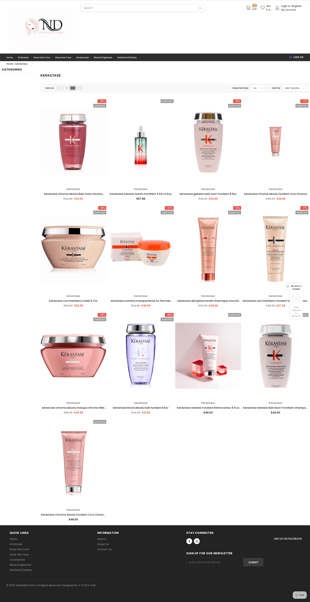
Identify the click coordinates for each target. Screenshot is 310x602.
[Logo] (43, 27)
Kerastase (21, 63)
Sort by (276, 88)
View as (49, 88)
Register (296, 6)
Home (9, 63)
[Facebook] (189, 541)
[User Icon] (277, 8)
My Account (288, 10)
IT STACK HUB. (87, 585)
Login (284, 6)
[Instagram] (197, 541)
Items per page (240, 88)
